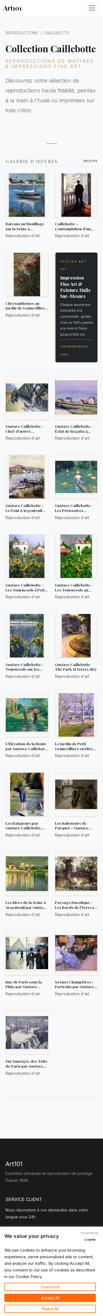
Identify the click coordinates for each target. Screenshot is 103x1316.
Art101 (12, 8)
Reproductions (21, 33)
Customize (50, 1286)
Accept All (50, 1297)
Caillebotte (56, 33)
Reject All (50, 1308)
